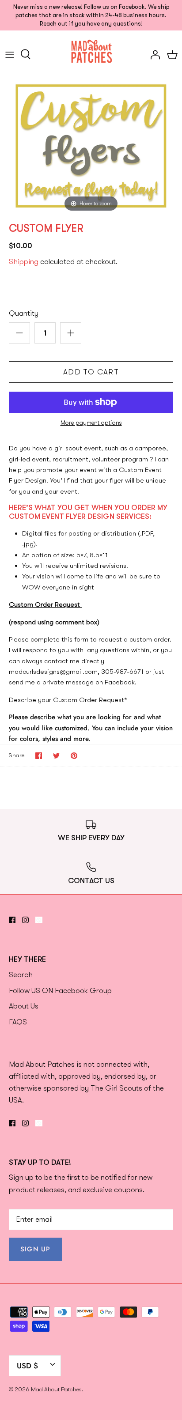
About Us (23, 1006)
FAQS (18, 1022)
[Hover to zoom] (91, 145)
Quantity (23, 313)
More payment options (91, 422)
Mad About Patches (56, 1389)
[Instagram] (25, 920)
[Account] (153, 54)
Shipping (23, 261)
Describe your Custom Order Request (68, 700)
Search (21, 975)
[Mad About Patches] (91, 54)
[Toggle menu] (9, 54)
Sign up (35, 1249)
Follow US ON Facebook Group (60, 990)
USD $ (27, 1365)
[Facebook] (12, 920)
